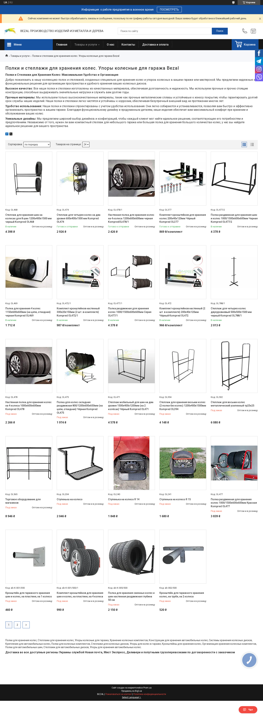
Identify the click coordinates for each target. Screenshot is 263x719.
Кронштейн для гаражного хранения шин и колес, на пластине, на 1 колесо (28, 594)
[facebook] (6, 134)
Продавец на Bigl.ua (131, 691)
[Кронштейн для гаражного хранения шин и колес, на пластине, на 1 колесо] (28, 557)
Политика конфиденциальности (149, 694)
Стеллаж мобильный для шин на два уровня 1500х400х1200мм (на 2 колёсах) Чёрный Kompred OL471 (130, 406)
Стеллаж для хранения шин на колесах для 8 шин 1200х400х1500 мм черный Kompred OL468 (28, 218)
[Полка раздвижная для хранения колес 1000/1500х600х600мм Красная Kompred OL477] (234, 463)
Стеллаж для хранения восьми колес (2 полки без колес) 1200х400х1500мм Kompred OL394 (182, 406)
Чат (250, 709)
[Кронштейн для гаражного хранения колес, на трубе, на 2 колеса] (182, 557)
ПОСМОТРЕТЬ (169, 9)
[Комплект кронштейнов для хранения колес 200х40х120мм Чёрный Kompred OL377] (182, 179)
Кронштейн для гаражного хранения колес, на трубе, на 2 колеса (181, 594)
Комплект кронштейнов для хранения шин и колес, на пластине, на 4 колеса (80, 594)
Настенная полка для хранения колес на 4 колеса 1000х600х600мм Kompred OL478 (28, 406)
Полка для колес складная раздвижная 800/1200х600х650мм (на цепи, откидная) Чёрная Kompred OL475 (80, 407)
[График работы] (253, 31)
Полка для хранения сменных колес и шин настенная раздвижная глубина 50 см (131, 596)
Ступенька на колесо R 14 (123, 499)
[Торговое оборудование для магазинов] (28, 463)
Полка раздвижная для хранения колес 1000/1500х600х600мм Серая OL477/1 (129, 312)
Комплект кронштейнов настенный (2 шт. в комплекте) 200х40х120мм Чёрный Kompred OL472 (182, 312)
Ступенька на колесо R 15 (175, 499)
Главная (61, 44)
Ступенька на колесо (69, 499)
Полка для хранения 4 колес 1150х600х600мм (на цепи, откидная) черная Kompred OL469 (28, 312)
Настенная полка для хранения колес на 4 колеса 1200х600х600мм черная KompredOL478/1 (131, 218)
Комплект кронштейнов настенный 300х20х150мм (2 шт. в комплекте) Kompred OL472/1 (78, 312)
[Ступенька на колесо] (80, 463)
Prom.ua (147, 687)
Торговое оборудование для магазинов (23, 501)
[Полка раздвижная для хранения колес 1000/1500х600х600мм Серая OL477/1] (131, 272)
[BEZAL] (11, 31)
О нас (110, 44)
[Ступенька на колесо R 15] (182, 463)
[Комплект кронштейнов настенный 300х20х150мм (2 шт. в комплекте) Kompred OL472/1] (80, 272)
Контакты (128, 44)
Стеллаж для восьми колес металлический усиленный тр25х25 (232, 404)
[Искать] (220, 31)
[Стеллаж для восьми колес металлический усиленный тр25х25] (234, 366)
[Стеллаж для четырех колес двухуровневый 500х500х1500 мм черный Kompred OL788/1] (234, 272)
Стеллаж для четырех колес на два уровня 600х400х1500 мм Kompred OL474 (78, 218)
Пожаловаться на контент (118, 694)
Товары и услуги (85, 44)
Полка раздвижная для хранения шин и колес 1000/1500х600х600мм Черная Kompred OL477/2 (234, 218)
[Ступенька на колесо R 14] (131, 463)
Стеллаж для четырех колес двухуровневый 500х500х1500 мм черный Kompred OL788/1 (231, 312)
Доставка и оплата (155, 44)
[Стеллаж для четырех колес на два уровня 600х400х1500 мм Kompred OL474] (80, 179)
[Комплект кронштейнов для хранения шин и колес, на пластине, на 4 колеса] (80, 557)
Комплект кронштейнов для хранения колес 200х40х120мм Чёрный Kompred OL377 (182, 218)
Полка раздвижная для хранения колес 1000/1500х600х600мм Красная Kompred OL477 (234, 503)
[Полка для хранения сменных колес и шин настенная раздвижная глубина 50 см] (131, 557)
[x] (10, 134)
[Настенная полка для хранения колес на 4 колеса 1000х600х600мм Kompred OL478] (28, 366)
